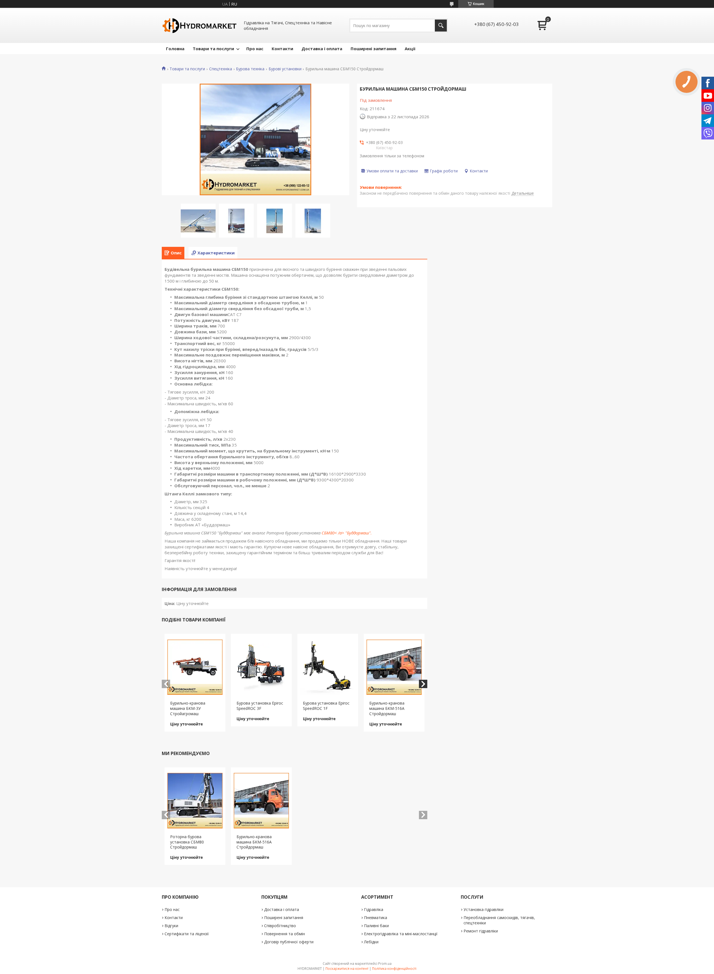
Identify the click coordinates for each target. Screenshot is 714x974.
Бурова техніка (250, 68)
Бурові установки (285, 68)
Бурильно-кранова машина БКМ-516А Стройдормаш (386, 708)
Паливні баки (376, 925)
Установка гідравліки (483, 909)
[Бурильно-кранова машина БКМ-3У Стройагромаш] (195, 667)
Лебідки (371, 941)
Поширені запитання (373, 48)
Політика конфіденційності (394, 968)
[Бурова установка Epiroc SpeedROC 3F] (261, 667)
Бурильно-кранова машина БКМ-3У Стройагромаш (187, 708)
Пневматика (375, 917)
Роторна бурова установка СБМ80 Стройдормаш (187, 842)
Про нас (254, 48)
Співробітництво (280, 925)
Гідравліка (373, 909)
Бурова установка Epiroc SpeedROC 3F (260, 705)
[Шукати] (441, 26)
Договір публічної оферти (288, 941)
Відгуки (171, 925)
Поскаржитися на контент (346, 968)
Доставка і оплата (321, 48)
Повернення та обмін (284, 933)
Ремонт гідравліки (481, 931)
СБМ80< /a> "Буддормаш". (347, 533)
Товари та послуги (213, 48)
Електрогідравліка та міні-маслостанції (401, 933)
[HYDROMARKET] (199, 25)
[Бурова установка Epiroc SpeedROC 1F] (328, 667)
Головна (175, 48)
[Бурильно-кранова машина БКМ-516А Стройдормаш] (394, 667)
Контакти (282, 48)
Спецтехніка (220, 68)
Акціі (410, 48)
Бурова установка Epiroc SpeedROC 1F (326, 705)
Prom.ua (385, 963)
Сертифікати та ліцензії (187, 933)
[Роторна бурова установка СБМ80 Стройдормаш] (195, 801)
